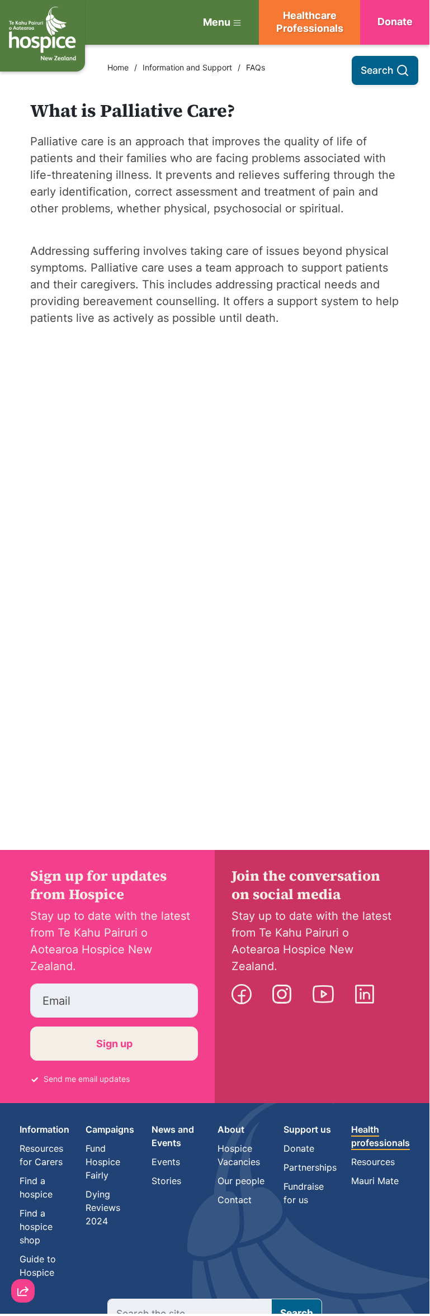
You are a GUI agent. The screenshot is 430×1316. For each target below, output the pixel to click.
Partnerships (310, 1167)
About (231, 1129)
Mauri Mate (375, 1180)
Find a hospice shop (36, 1227)
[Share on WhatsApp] (23, 1264)
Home (118, 67)
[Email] (23, 1200)
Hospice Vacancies (239, 1155)
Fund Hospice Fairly (103, 1162)
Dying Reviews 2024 (103, 1208)
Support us (307, 1129)
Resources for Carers (41, 1155)
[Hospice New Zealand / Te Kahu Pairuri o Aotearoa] (42, 36)
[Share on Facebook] (23, 1232)
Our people (241, 1180)
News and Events (173, 1136)
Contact (235, 1199)
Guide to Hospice (38, 1265)
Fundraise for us (303, 1193)
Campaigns (110, 1129)
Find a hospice (36, 1187)
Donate (298, 1148)
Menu (216, 22)
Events (166, 1161)
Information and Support (187, 67)
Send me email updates (87, 1079)
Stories (166, 1180)
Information (44, 1129)
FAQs (255, 67)
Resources (373, 1161)
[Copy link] (23, 1168)
